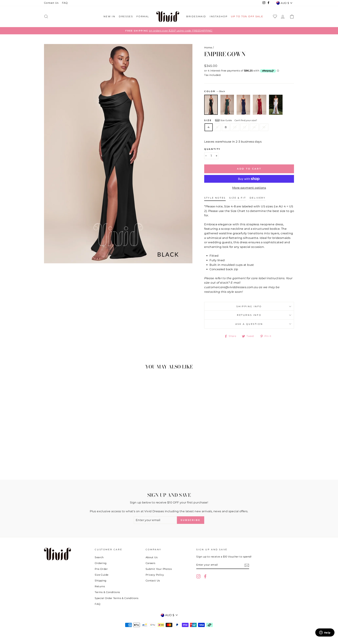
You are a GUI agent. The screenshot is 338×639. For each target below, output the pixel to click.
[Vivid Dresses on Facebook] (205, 576)
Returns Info (249, 315)
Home (208, 47)
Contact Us (51, 2)
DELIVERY (258, 197)
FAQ (65, 2)
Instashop (218, 16)
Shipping (100, 580)
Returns (100, 586)
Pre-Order (101, 569)
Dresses (126, 16)
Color (214, 91)
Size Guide (226, 120)
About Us (152, 557)
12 (244, 127)
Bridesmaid (196, 16)
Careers (150, 563)
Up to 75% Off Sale (247, 16)
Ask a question (249, 324)
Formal (142, 16)
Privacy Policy (155, 574)
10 (234, 127)
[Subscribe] (247, 565)
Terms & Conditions (107, 592)
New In (109, 16)
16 (263, 127)
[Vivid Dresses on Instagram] (198, 576)
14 (254, 127)
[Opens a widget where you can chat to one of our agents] (324, 632)
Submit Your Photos (159, 569)
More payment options (249, 187)
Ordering (101, 563)
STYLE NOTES (215, 197)
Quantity (212, 149)
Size (208, 120)
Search (99, 557)
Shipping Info (249, 306)
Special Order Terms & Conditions (116, 598)
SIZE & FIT (237, 197)
